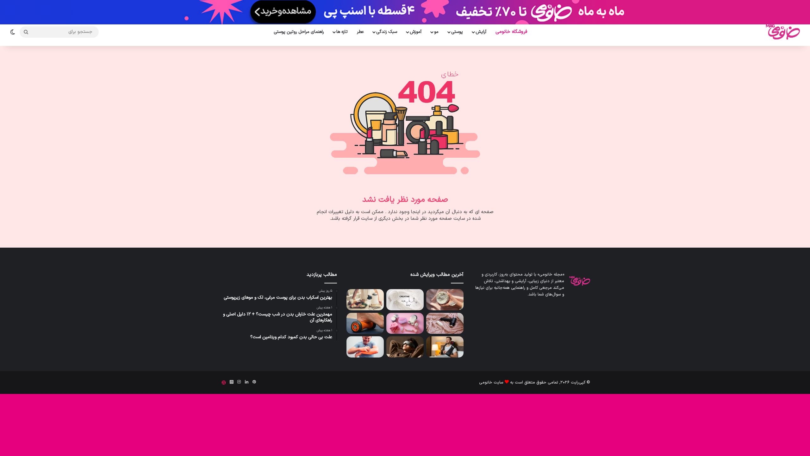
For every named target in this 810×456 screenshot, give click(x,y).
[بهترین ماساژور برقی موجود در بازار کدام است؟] (445, 323)
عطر (360, 31)
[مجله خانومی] (781, 32)
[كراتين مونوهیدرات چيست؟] (405, 299)
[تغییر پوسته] (15, 32)
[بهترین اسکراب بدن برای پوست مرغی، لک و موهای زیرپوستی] (445, 299)
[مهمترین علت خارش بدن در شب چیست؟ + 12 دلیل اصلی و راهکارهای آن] (365, 347)
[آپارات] (223, 382)
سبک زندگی (386, 31)
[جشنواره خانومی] (405, 12)
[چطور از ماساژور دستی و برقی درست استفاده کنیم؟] (405, 323)
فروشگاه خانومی (511, 31)
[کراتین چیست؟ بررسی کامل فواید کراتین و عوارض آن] (365, 299)
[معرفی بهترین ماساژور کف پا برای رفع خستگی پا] (365, 323)
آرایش (481, 31)
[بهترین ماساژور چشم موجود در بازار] (405, 347)
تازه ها (342, 31)
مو (436, 31)
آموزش (415, 31)
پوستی (457, 31)
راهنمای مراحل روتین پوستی (299, 31)
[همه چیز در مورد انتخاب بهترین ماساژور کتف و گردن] (445, 347)
